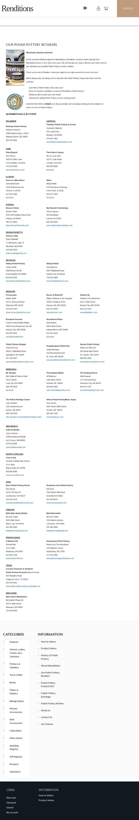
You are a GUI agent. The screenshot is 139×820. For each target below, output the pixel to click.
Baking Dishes (17, 701)
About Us (45, 710)
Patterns (14, 641)
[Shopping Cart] (106, 8)
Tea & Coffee (16, 674)
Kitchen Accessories (16, 710)
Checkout (11, 802)
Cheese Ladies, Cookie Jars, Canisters (17, 653)
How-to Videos (48, 641)
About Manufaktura (50, 665)
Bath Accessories (16, 721)
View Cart (11, 797)
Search (10, 807)
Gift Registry (16, 756)
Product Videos (49, 648)
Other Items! (16, 738)
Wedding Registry (14, 747)
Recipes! (14, 764)
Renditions (17, 8)
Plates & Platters (14, 691)
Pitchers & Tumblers (15, 665)
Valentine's (15, 771)
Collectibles (16, 730)
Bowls (13, 682)
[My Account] (98, 8)
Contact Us (46, 717)
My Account (12, 812)
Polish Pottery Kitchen (52, 703)
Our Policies (47, 724)
